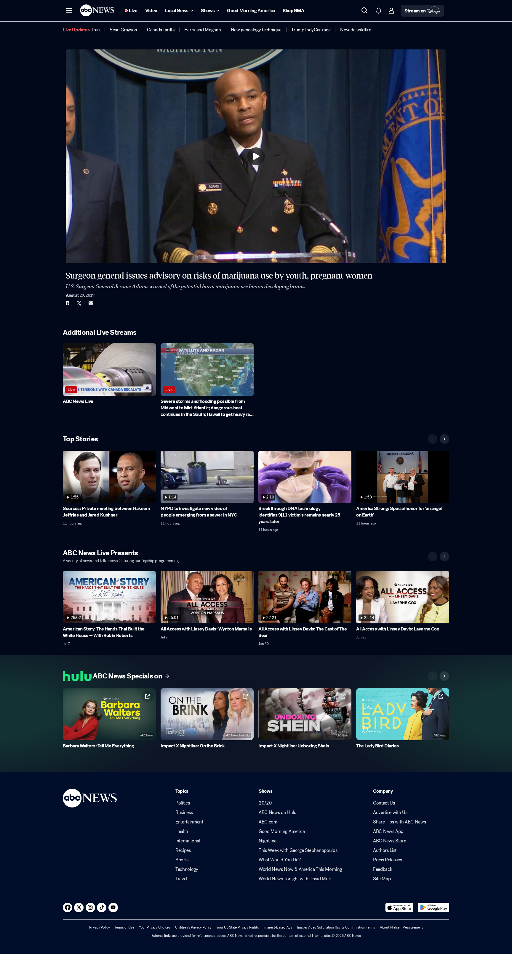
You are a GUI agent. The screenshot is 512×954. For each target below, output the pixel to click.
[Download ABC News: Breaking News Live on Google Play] (433, 907)
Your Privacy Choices (154, 927)
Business (184, 812)
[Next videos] (444, 439)
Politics (182, 803)
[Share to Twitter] (79, 303)
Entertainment (189, 822)
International (187, 841)
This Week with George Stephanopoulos (298, 850)
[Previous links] (432, 676)
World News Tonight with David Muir (295, 878)
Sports (181, 860)
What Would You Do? (279, 860)
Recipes (183, 850)
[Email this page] (91, 303)
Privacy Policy (99, 927)
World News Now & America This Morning (300, 869)
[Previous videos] (432, 439)
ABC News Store (389, 841)
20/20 (265, 803)
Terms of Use (124, 927)
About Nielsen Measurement (401, 927)
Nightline (267, 841)
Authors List (384, 850)
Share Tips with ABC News (399, 822)
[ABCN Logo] (97, 10)
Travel (181, 878)
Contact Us (384, 803)
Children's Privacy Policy (193, 927)
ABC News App (388, 831)
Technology (186, 869)
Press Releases (387, 860)
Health (181, 831)
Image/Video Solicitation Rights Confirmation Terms (336, 927)
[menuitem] (96, 30)
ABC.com (268, 822)
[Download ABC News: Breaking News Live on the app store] (399, 907)
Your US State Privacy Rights (237, 927)
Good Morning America (282, 831)
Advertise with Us (390, 812)
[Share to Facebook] (67, 303)
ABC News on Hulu (278, 812)
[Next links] (444, 676)
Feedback (382, 869)
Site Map (382, 878)
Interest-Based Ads (277, 927)
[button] (69, 11)
